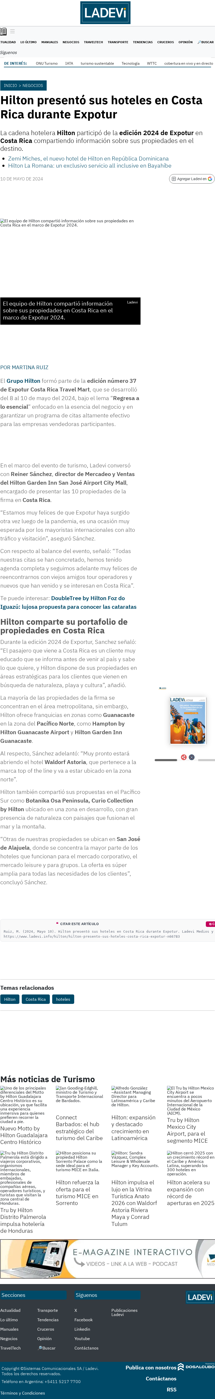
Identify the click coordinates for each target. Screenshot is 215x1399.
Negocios (71, 42)
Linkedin (82, 1329)
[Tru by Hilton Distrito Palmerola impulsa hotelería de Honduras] (24, 1178)
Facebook (83, 1319)
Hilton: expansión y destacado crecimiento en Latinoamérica (133, 1127)
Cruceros (165, 42)
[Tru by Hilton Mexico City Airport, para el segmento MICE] (191, 1100)
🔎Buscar (205, 42)
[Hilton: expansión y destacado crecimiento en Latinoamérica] (135, 1099)
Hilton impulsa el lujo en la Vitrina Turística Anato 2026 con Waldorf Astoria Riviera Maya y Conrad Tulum (134, 1202)
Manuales (49, 42)
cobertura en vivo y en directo (188, 63)
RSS (171, 1389)
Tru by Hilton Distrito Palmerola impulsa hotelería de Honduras (23, 1220)
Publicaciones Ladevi (124, 1312)
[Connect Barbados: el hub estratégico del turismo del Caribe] (80, 1099)
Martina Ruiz (30, 367)
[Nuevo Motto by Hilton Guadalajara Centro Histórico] (24, 1105)
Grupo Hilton (23, 380)
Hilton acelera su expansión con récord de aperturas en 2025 (190, 1192)
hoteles (63, 999)
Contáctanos (86, 1348)
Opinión (186, 42)
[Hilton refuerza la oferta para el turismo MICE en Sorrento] (80, 1164)
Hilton (9, 999)
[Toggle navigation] (11, 31)
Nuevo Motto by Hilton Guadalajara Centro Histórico (24, 1135)
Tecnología (130, 63)
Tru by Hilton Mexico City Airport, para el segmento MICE (187, 1130)
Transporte (118, 42)
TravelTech (93, 42)
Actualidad (10, 1310)
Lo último (28, 42)
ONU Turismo (47, 63)
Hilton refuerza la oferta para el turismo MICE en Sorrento (77, 1192)
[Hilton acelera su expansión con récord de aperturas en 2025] (191, 1164)
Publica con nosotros (151, 1367)
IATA (69, 63)
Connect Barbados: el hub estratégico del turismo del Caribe (79, 1127)
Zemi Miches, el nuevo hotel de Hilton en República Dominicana (88, 158)
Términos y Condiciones (22, 1393)
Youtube (82, 1338)
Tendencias (143, 42)
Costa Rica (36, 999)
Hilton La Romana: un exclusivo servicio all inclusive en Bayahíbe (89, 165)
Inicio (10, 85)
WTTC (152, 63)
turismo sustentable (97, 63)
